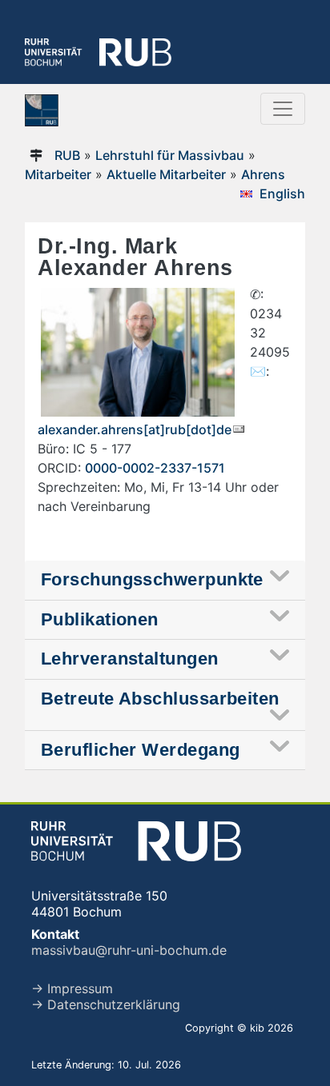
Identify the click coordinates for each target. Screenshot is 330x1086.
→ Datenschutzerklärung (105, 1004)
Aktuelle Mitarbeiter (166, 174)
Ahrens (263, 174)
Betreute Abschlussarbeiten (160, 699)
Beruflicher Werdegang (140, 750)
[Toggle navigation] (282, 109)
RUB (67, 155)
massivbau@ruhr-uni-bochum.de (129, 950)
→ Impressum (72, 988)
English (282, 194)
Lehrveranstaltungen (130, 659)
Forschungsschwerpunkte (152, 579)
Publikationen (100, 619)
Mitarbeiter (58, 174)
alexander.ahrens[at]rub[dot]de (134, 429)
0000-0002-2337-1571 (155, 468)
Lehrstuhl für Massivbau (169, 155)
